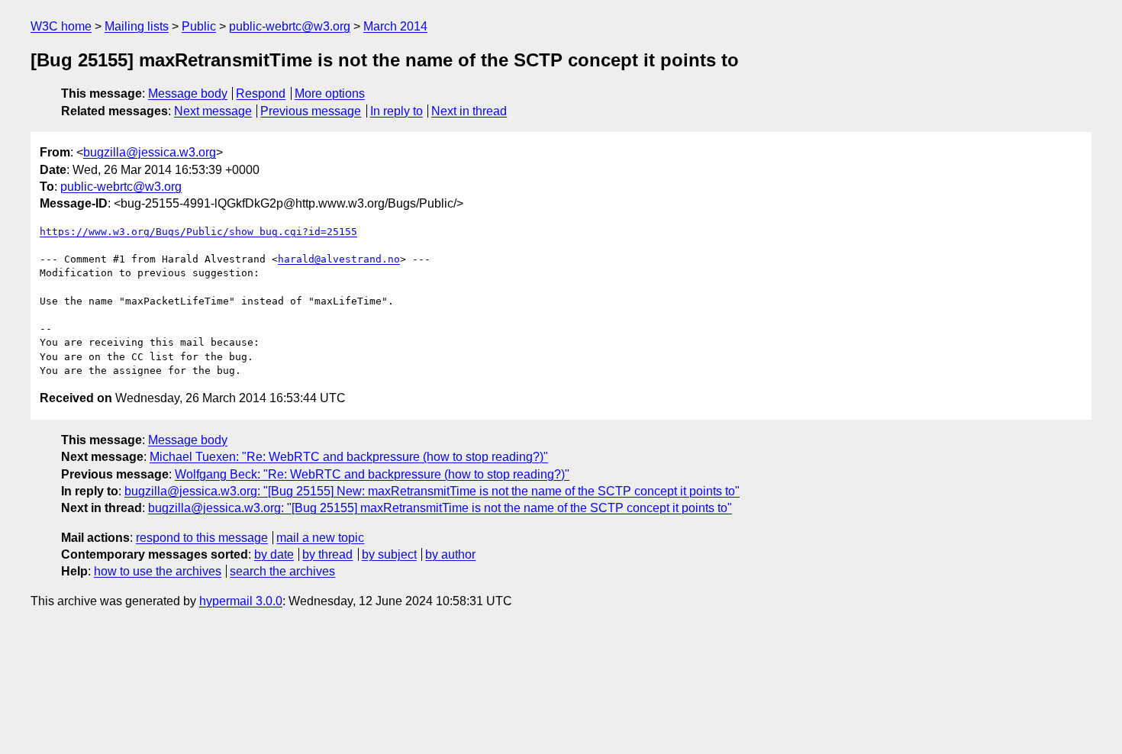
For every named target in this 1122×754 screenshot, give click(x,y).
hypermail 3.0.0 (240, 600)
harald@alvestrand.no (339, 259)
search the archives (282, 571)
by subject (389, 554)
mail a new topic (320, 537)
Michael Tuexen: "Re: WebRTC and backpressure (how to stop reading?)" (349, 456)
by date (274, 554)
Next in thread (469, 111)
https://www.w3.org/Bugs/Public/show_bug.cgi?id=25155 (198, 231)
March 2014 (395, 26)
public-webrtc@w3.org (289, 26)
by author (450, 554)
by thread (327, 554)
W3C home (61, 26)
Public (199, 26)
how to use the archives (157, 571)
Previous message (310, 111)
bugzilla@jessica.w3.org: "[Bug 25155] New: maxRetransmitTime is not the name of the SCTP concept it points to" (432, 491)
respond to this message (202, 537)
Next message (213, 111)
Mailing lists (137, 26)
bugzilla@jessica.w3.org (149, 152)
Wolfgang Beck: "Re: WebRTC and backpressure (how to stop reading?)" (372, 474)
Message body (187, 93)
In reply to (396, 111)
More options (330, 93)
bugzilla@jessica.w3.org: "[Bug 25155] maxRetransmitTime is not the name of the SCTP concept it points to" (440, 507)
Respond (260, 93)
